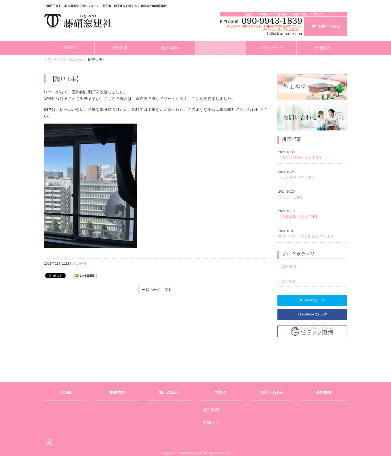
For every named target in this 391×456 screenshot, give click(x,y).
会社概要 (324, 392)
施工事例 (76, 59)
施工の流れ (169, 392)
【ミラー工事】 (291, 194)
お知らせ (288, 281)
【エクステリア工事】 (296, 175)
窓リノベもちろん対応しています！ (308, 234)
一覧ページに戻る (157, 290)
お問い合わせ (272, 392)
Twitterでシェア (313, 300)
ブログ (61, 59)
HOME (48, 59)
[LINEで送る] (85, 275)
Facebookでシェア (313, 314)
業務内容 (117, 392)
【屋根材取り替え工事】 (298, 214)
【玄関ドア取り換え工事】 (300, 155)
